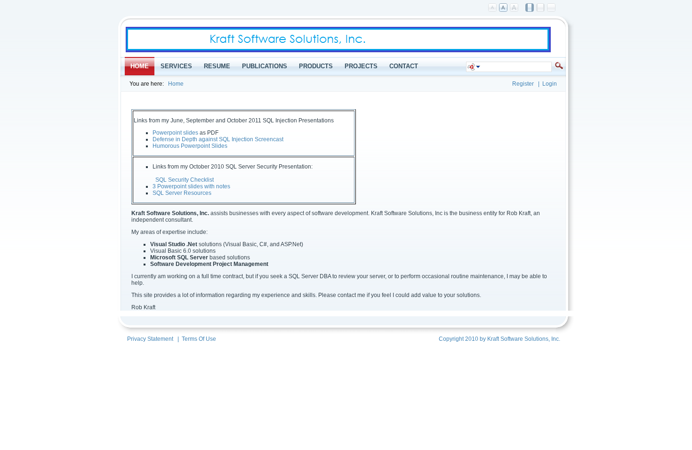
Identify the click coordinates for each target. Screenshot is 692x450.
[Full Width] (551, 8)
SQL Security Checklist (184, 180)
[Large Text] (514, 8)
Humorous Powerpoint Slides (190, 146)
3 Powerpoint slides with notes (191, 186)
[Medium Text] (503, 8)
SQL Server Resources (182, 193)
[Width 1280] (541, 8)
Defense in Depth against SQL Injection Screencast (218, 139)
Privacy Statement (150, 339)
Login (549, 83)
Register (523, 83)
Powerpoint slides (175, 132)
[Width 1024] (530, 8)
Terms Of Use (199, 339)
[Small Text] (493, 8)
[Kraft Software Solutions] (338, 50)
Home (176, 83)
